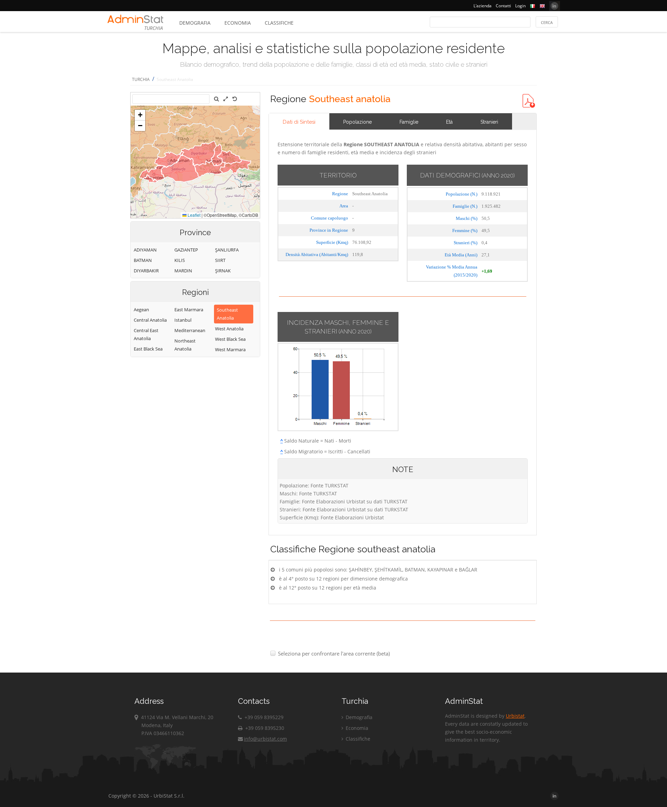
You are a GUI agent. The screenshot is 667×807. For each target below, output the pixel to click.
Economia (237, 22)
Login (520, 6)
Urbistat (515, 716)
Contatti (503, 6)
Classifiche (279, 22)
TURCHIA (141, 79)
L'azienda (483, 6)
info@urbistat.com (265, 738)
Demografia (195, 22)
